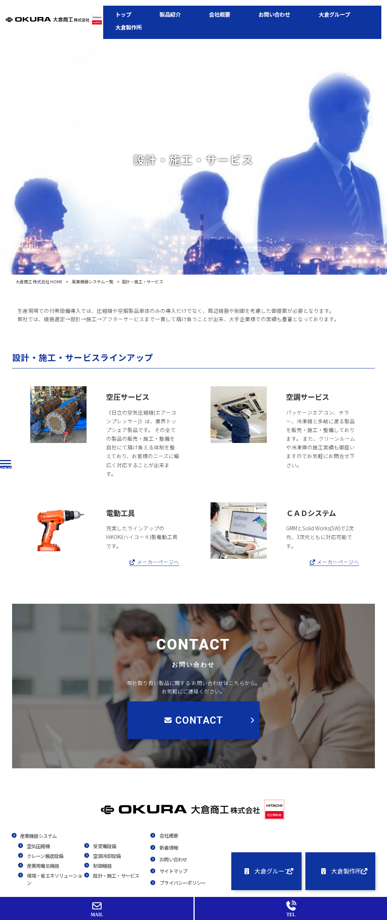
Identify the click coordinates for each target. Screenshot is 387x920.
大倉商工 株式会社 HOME (38, 281)
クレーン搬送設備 (45, 855)
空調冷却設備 (107, 855)
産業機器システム (38, 835)
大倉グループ (272, 870)
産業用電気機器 (43, 865)
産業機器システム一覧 (92, 281)
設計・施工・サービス (116, 875)
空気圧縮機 (38, 846)
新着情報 (168, 847)
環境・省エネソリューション (54, 879)
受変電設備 (104, 846)
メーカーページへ (157, 562)
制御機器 (102, 865)
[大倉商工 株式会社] (193, 818)
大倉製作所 (346, 870)
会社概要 (168, 835)
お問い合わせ (173, 859)
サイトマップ (173, 871)
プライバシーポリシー (182, 882)
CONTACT (199, 720)
